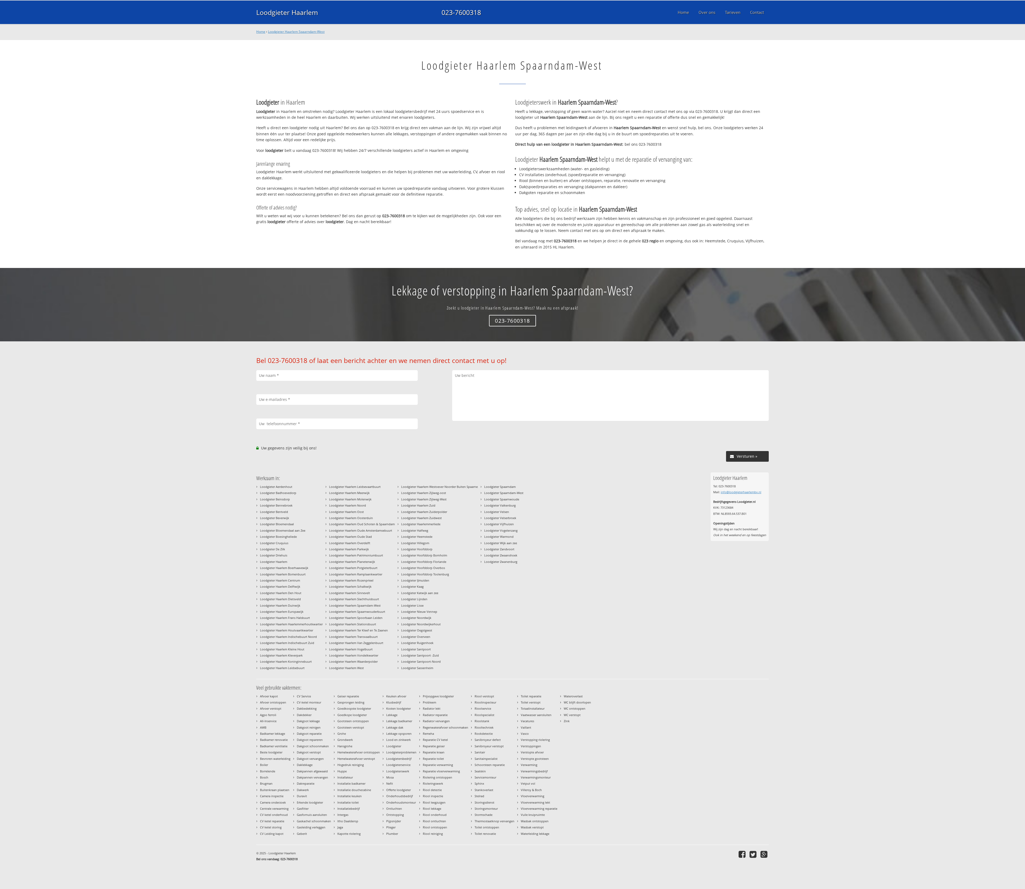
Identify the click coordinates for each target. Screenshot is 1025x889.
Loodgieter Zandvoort (499, 549)
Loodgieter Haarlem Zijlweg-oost (423, 493)
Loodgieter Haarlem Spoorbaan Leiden (356, 618)
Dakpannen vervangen (312, 777)
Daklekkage (305, 765)
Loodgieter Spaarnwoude (501, 499)
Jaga (340, 827)
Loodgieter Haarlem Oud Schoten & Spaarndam (362, 524)
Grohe (341, 734)
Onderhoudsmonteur (401, 802)
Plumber (392, 834)
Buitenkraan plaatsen (274, 790)
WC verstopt (572, 715)
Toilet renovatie (485, 834)
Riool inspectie (433, 796)
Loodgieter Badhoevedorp (278, 493)
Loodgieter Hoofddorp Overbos (423, 568)
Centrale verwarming (274, 809)
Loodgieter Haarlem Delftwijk (280, 586)
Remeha (428, 734)
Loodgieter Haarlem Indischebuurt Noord (288, 637)
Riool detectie (432, 790)
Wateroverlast (573, 696)
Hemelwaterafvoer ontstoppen (358, 752)
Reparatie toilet (433, 759)
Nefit (389, 783)
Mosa (390, 777)
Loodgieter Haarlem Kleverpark (281, 655)
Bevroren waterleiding (275, 759)
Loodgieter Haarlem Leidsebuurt (282, 668)
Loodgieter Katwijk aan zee (419, 593)
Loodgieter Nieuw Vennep (419, 612)
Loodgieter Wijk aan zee (500, 543)
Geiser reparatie (348, 696)
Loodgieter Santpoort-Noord (421, 661)
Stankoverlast (484, 790)
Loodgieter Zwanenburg (500, 562)
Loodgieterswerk (397, 771)
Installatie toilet (348, 802)
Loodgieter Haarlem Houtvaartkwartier (286, 630)
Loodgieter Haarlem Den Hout (280, 593)
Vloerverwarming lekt (535, 802)
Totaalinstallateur (533, 708)
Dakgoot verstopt (309, 752)
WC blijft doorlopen (577, 702)
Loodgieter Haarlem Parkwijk (349, 549)
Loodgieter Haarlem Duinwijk (280, 605)
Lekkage (391, 715)
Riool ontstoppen (435, 827)
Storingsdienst (484, 802)
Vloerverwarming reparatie (539, 809)
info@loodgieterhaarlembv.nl (741, 492)
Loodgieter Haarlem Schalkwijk (350, 586)
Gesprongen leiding (350, 702)
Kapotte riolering (349, 834)
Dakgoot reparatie (309, 734)
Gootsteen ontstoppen (353, 721)
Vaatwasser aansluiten (536, 715)
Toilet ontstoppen (487, 827)
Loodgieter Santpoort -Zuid (420, 655)
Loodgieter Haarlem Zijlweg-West (424, 499)
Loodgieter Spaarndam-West (503, 493)
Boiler (264, 765)
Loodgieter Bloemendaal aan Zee (282, 530)
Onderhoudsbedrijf (399, 796)
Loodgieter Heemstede (416, 537)
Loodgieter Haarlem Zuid (418, 505)
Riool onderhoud (435, 815)
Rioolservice (483, 708)
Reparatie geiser (434, 746)
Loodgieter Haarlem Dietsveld (280, 599)
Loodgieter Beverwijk (274, 518)
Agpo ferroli (268, 715)
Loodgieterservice (398, 765)
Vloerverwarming (532, 796)
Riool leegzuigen (434, 802)
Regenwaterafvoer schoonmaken (445, 727)
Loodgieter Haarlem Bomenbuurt (283, 574)
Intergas (342, 815)
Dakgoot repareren (310, 740)
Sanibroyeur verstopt (489, 746)
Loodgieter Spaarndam (500, 487)
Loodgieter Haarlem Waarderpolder (353, 661)
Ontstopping (395, 815)
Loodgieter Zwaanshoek (500, 555)
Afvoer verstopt (270, 708)
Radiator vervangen (436, 721)
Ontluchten (394, 809)
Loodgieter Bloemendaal (277, 524)
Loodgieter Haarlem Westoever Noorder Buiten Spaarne (439, 487)
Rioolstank (482, 721)
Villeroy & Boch (531, 790)
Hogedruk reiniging (350, 765)
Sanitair (480, 752)
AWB (263, 727)
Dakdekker (304, 715)
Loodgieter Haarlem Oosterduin (351, 518)
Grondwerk (345, 740)
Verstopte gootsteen (535, 759)
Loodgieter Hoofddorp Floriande (423, 562)
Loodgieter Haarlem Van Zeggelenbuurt (356, 643)
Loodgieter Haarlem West (346, 668)
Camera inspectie (271, 796)
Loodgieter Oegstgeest (416, 630)
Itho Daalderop (347, 821)
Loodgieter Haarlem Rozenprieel (351, 580)
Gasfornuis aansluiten (312, 815)
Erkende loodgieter (310, 802)
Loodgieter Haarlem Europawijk (281, 612)
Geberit (302, 834)
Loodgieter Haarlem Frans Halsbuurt (285, 618)
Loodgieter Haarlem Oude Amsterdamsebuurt (360, 530)
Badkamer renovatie (274, 740)
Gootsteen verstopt (350, 727)
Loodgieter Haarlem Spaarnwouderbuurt (357, 612)
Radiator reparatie (435, 715)
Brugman (266, 783)
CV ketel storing (271, 827)
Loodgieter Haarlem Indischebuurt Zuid (287, 643)
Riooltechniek (484, 727)
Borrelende (267, 771)
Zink (567, 721)
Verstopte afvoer (532, 752)
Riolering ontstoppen (437, 777)
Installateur (345, 777)
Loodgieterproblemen (401, 752)
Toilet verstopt (531, 702)
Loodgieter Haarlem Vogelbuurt (351, 649)
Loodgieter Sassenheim (417, 668)
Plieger (391, 827)
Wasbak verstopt (532, 827)
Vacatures (527, 721)
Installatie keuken (349, 796)
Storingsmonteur (486, 809)
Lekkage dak (394, 727)
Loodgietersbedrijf (399, 759)
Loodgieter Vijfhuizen (499, 524)
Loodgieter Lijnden (414, 599)
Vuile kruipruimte (533, 815)
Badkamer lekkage (272, 734)
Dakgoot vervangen (310, 759)
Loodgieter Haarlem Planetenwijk (352, 562)
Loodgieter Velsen (496, 512)
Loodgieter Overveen (415, 637)
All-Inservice (268, 721)
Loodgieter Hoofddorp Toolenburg (425, 574)
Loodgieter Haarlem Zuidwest (421, 518)
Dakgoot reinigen (309, 727)
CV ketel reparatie (272, 821)
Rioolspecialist (484, 715)
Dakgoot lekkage (308, 721)
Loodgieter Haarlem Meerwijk (349, 493)
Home (260, 31)
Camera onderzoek (273, 802)
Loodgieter (393, 746)
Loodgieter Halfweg (414, 530)
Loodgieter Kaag (412, 586)
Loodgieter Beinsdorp (275, 499)
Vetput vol (528, 783)
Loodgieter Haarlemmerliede (420, 524)
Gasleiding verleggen (311, 827)
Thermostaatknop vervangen (494, 821)
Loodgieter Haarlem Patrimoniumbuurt (356, 555)
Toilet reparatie (531, 696)
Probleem (429, 702)
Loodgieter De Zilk (272, 549)
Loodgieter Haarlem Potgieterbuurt (353, 568)
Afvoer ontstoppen (273, 702)
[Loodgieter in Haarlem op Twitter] (754, 854)
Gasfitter (303, 809)
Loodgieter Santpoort (416, 649)
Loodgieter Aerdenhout (276, 487)
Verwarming (529, 765)
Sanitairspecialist (486, 759)
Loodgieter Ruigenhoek (417, 643)
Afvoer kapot (269, 696)
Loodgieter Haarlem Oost (346, 512)
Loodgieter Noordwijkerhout (421, 624)
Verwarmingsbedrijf (534, 771)
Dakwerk (303, 790)
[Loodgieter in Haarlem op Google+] (764, 854)
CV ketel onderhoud (274, 815)
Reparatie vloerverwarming (441, 771)
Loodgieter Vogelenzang (501, 530)
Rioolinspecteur (485, 702)
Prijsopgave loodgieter (438, 696)
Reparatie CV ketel (435, 740)
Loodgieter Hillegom (415, 543)
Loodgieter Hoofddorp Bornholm (424, 555)
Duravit (302, 796)
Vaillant (526, 727)
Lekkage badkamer (399, 721)
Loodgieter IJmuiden (415, 580)
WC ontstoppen (574, 708)
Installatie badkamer (351, 783)
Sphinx (479, 783)
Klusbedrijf (393, 702)
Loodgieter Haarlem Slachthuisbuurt (354, 599)
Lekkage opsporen (399, 734)
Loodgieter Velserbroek (500, 518)
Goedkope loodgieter (352, 715)
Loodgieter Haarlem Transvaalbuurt (353, 637)
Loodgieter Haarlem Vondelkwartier (353, 655)
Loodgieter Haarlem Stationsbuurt (352, 624)
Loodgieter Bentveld (274, 512)
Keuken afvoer (396, 696)
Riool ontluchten (434, 821)
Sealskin (480, 771)
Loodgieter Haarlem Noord (347, 505)
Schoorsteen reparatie (490, 765)
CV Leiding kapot (271, 834)
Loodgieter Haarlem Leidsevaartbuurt (355, 487)
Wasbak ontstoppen (535, 821)
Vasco (525, 734)
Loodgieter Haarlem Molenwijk (350, 499)
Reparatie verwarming (438, 765)
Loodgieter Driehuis (273, 555)
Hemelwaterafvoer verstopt (356, 759)
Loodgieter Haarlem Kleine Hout (282, 649)
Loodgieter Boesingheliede (278, 537)
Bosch (264, 777)
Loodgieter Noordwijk (416, 618)
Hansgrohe (344, 746)
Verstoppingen (531, 746)
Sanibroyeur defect (488, 740)
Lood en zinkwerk (398, 740)
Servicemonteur (485, 777)
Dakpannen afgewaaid (312, 771)
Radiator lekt (431, 708)
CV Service (304, 696)
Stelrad (479, 796)
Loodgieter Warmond (499, 537)
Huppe (342, 771)
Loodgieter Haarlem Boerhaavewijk (284, 568)
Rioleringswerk (433, 783)
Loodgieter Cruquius (274, 543)
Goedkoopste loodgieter (354, 708)
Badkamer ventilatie (273, 746)
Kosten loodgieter (398, 708)
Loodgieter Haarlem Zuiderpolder (424, 512)
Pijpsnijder (393, 821)
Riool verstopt (484, 696)
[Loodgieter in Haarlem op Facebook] (743, 854)
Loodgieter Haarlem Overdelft (349, 543)
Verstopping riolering (535, 740)
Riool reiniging (433, 834)
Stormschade (483, 815)
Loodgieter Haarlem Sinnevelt (349, 593)
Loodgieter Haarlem (287, 12)
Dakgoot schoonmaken (313, 746)
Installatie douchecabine (354, 790)
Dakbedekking (307, 708)
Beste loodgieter (271, 752)
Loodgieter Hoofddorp (416, 549)
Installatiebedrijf (348, 809)
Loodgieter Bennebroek (276, 505)
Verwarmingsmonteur (536, 777)
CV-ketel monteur (309, 702)
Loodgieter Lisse (412, 605)
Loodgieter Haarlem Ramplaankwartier (355, 574)
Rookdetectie (484, 734)
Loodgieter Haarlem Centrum (280, 580)
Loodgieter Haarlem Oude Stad (350, 537)
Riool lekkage (432, 809)
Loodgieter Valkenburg (500, 505)
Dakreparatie (305, 783)
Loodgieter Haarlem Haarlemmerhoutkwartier (291, 624)
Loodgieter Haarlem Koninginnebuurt (286, 661)
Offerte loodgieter (398, 790)
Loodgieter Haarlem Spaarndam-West (296, 31)
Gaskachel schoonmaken (314, 821)
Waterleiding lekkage (535, 834)
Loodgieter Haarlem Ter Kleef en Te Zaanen (358, 630)
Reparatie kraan (433, 752)
